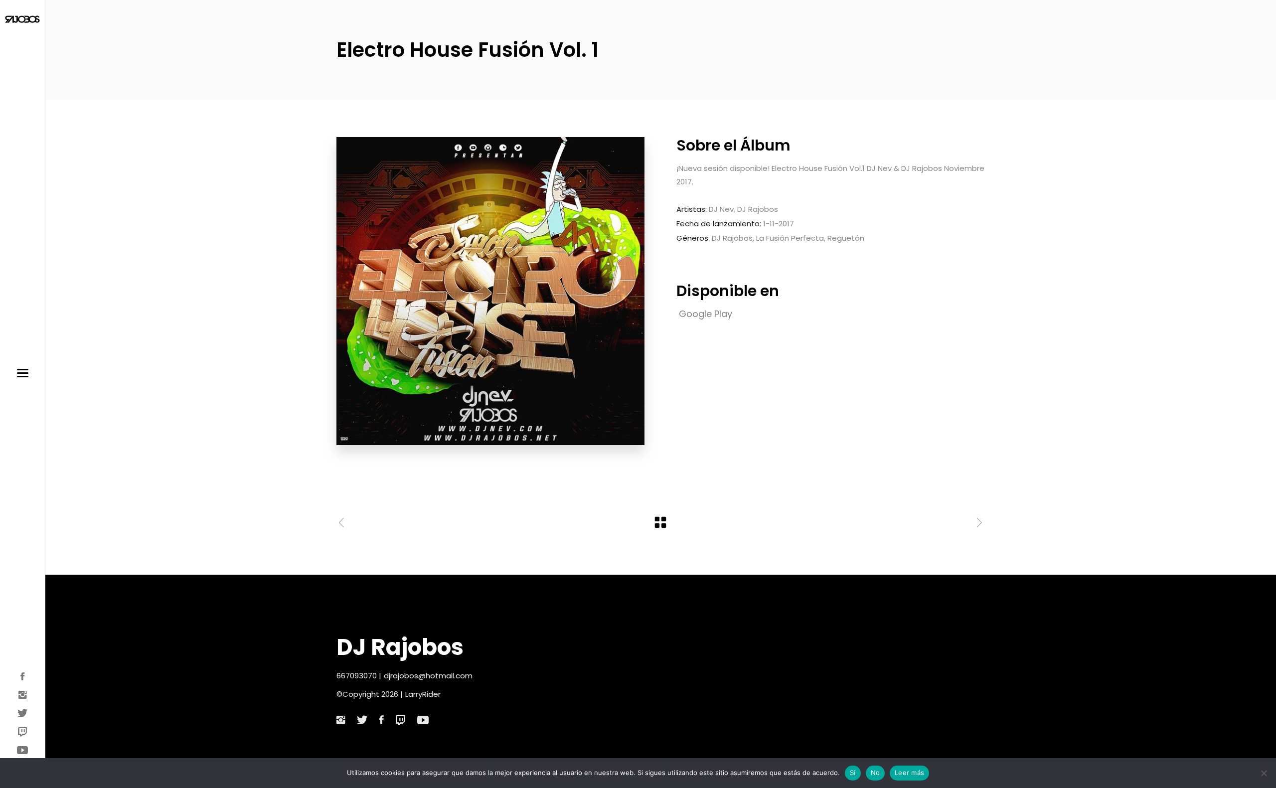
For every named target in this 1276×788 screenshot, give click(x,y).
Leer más (909, 773)
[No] (1264, 773)
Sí (853, 773)
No (875, 773)
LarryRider (423, 694)
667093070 (356, 675)
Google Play (705, 314)
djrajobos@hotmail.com (428, 675)
